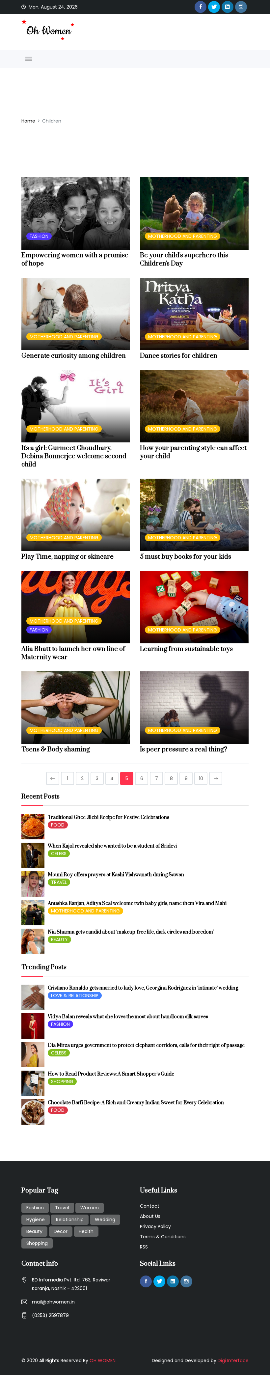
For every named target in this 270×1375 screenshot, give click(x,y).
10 (201, 778)
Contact (149, 1206)
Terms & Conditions (163, 1236)
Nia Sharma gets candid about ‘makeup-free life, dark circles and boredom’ (131, 932)
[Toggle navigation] (29, 59)
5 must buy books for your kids (185, 557)
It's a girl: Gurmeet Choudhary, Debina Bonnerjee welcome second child (73, 456)
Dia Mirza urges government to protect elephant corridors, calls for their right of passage (146, 1045)
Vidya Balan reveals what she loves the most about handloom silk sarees (128, 1017)
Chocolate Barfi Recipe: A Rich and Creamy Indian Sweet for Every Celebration (136, 1103)
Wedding (105, 1219)
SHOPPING (62, 1081)
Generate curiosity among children (73, 356)
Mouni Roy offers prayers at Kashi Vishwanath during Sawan (116, 875)
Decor (61, 1231)
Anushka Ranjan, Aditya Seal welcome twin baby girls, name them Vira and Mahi (137, 903)
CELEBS (59, 853)
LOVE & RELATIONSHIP (74, 995)
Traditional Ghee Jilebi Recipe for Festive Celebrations (108, 817)
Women (89, 1207)
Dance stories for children (178, 356)
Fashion (35, 1207)
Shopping (37, 1243)
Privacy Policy (155, 1226)
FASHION (39, 236)
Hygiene (35, 1219)
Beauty (34, 1231)
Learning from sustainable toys (186, 649)
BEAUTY (59, 939)
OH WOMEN (103, 1360)
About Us (150, 1216)
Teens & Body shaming (55, 749)
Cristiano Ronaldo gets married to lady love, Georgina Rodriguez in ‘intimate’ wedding (143, 988)
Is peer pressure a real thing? (183, 749)
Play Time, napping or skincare (67, 557)
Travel (62, 1207)
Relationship (70, 1219)
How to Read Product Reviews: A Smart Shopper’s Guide (111, 1074)
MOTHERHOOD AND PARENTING (182, 236)
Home (28, 121)
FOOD (58, 825)
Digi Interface (233, 1360)
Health (86, 1231)
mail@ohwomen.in (53, 1302)
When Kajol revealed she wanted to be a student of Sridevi (112, 846)
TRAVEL (59, 882)
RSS (144, 1247)
